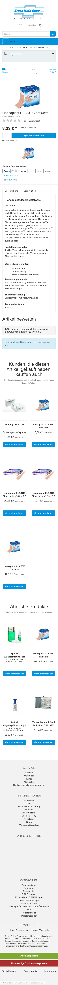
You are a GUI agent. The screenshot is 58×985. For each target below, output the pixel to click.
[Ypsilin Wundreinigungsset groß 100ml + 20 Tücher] (14, 634)
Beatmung (29, 888)
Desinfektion (29, 891)
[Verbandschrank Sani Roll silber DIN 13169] (43, 702)
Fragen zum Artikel (10, 180)
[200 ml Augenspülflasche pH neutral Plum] (14, 702)
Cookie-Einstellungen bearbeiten (29, 785)
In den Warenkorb (35, 135)
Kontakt (29, 772)
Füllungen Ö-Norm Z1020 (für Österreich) (29, 906)
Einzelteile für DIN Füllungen (29, 897)
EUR (21, 25)
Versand (29, 809)
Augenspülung (29, 885)
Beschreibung (11, 191)
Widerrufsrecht (29, 812)
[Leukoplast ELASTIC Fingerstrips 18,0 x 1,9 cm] (14, 473)
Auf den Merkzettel (10, 176)
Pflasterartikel (29, 912)
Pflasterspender (29, 916)
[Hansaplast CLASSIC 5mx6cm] (14, 546)
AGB (29, 803)
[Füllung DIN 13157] (14, 404)
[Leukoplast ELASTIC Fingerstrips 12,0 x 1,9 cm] (43, 473)
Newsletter (29, 819)
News (29, 822)
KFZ (29, 909)
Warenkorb (29, 775)
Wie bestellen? (29, 816)
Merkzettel (29, 782)
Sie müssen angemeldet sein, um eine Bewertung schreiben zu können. (27, 330)
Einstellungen (9, 971)
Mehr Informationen (14, 444)
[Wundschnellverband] (29, 153)
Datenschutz (30, 971)
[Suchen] (53, 34)
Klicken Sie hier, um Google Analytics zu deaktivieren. (23, 983)
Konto (29, 779)
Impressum (29, 800)
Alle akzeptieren (29, 955)
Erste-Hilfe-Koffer (29, 903)
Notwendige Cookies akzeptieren (29, 963)
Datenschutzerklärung (29, 806)
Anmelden (32, 25)
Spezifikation (30, 191)
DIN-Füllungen (29, 894)
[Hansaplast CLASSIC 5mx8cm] (43, 404)
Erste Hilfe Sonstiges (29, 900)
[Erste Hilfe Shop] (29, 12)
